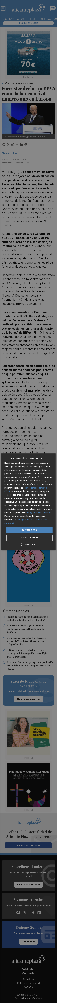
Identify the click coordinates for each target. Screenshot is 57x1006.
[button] (28, 544)
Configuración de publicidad (38, 512)
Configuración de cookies (28, 519)
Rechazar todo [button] (29, 537)
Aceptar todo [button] (29, 530)
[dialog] (28, 501)
